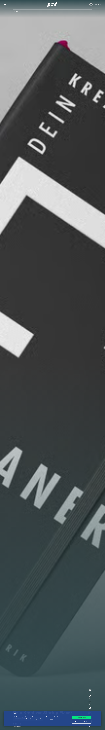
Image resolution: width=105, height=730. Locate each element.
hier (51, 719)
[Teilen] (90, 708)
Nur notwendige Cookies (82, 722)
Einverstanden (82, 717)
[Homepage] (52, 4)
